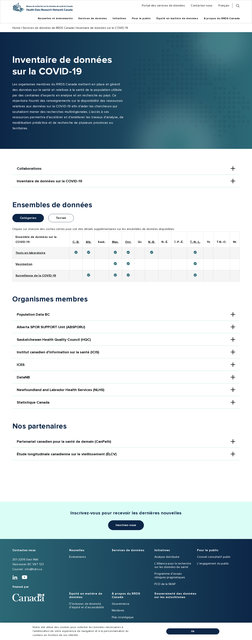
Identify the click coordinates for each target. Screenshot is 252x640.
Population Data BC (33, 314)
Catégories (28, 217)
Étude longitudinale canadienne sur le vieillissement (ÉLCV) (67, 454)
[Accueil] (43, 7)
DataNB (23, 377)
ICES (21, 365)
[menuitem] (163, 5)
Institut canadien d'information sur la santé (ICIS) (58, 352)
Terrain (61, 217)
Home (16, 27)
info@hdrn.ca (33, 569)
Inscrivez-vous (126, 525)
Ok (193, 631)
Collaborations (29, 168)
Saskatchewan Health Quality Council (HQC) (54, 340)
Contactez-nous (24, 550)
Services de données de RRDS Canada (48, 27)
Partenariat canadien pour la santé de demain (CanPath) (64, 441)
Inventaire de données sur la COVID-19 (49, 181)
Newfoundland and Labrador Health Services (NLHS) (60, 390)
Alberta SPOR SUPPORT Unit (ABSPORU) (51, 327)
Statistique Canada (33, 402)
